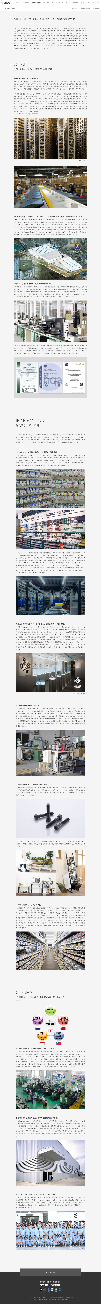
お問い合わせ (85, 3)
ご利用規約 (45, 1297)
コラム (68, 3)
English (97, 3)
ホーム (18, 3)
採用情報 (75, 3)
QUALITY (75, 8)
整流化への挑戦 (36, 3)
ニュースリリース (57, 3)
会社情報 (26, 3)
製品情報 (46, 3)
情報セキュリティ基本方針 (65, 1297)
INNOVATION (85, 8)
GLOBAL (96, 8)
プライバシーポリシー (34, 1297)
